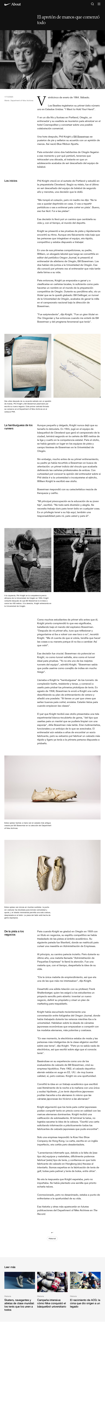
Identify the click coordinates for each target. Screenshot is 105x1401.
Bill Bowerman (81, 136)
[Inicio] (12, 4)
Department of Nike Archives (22, 100)
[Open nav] (99, 4)
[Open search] (92, 4)
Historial (52, 1238)
